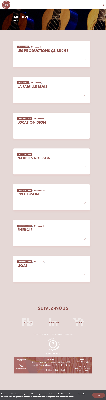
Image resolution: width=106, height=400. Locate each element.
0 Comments (36, 47)
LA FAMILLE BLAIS (32, 86)
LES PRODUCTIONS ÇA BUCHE (42, 50)
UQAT (22, 265)
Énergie (24, 229)
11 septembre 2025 (24, 118)
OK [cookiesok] (99, 395)
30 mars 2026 (23, 47)
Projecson (28, 194)
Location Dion (31, 122)
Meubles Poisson (34, 158)
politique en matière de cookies (62, 396)
